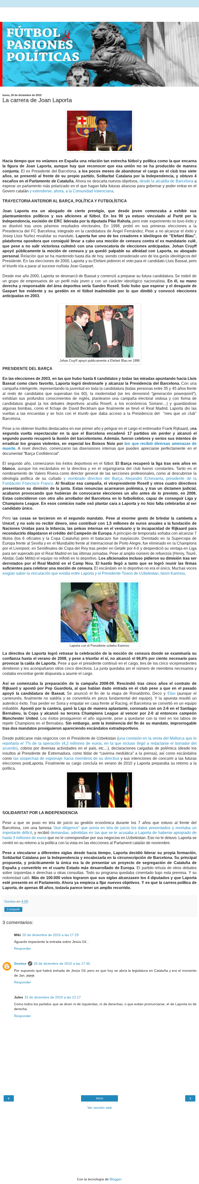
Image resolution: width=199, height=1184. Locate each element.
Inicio (99, 1098)
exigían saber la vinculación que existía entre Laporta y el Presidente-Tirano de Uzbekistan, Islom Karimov (93, 573)
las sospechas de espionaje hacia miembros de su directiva (66, 758)
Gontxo (20, 963)
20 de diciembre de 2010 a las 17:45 (62, 963)
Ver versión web (99, 1108)
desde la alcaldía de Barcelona (166, 181)
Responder (22, 948)
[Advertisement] (99, 13)
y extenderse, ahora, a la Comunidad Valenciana (71, 191)
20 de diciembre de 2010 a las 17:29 (50, 935)
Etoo (171, 693)
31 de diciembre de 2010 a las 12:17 (53, 997)
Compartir (13, 909)
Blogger (115, 1179)
